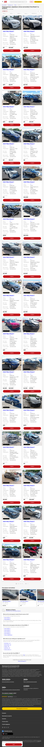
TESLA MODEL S (7, 631)
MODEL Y (12, 13)
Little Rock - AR (7, 647)
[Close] (21, 742)
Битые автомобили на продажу (8, 681)
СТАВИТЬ (12, 50)
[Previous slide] (4, 23)
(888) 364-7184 (12, 737)
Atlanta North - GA (7, 644)
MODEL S (20, 13)
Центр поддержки (21, 661)
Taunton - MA (6, 646)
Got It (14, 744)
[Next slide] (19, 23)
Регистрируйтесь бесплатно (22, 708)
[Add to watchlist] (20, 17)
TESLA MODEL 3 (7, 617)
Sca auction (4, 5)
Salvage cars (10, 5)
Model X (26, 13)
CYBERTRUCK (34, 13)
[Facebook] (4, 727)
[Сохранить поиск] (41, 11)
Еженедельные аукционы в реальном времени (11, 689)
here (24, 654)
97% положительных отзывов (7, 694)
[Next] (28, 584)
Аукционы (4, 718)
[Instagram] (2, 727)
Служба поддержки (6, 724)
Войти (31, 1)
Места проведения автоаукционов (30, 681)
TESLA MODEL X (7, 633)
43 (25, 583)
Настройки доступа (8, 731)
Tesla (15, 5)
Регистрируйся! (38, 1)
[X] (6, 727)
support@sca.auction (19, 737)
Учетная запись (5, 721)
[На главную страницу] (5, 2)
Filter (5, 11)
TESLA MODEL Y (7, 630)
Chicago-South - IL (7, 649)
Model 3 (5, 13)
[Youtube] (8, 727)
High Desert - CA (7, 643)
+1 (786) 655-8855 (5, 737)
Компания (4, 713)
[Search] (26, 2)
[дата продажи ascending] (38, 11)
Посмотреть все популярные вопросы (13, 610)
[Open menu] (2, 1)
